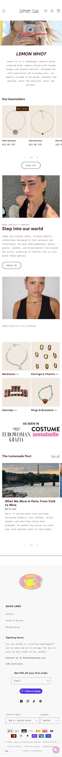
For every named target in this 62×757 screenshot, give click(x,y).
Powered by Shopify (32, 742)
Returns (9, 614)
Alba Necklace (35, 141)
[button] (3, 11)
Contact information (32, 751)
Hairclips (8, 410)
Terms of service (32, 746)
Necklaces (8, 374)
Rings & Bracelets (42, 410)
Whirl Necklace (9, 141)
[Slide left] (24, 157)
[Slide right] (37, 157)
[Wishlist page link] (45, 11)
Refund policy (13, 627)
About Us (11, 265)
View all (31, 165)
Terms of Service (14, 620)
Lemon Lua (18, 742)
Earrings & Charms (43, 374)
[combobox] (7, 751)
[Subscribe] (47, 680)
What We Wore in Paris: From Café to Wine (30, 503)
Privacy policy (14, 746)
